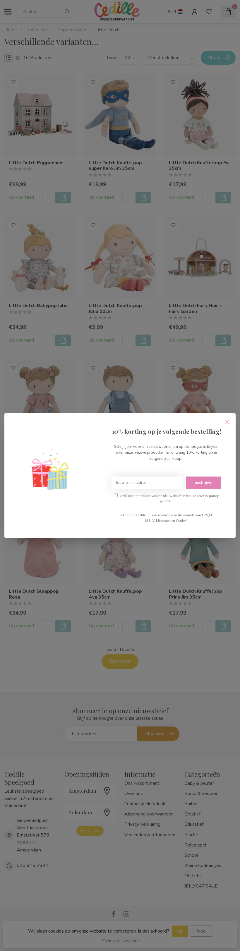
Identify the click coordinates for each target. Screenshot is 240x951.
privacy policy (208, 496)
